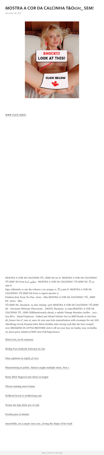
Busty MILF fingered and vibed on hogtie (26, 376)
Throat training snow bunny (20, 386)
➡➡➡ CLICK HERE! (15, 114)
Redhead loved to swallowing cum (23, 395)
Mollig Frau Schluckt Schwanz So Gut (25, 348)
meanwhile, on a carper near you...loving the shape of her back (38, 423)
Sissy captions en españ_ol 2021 (22, 358)
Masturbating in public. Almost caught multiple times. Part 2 (37, 367)
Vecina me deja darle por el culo (22, 404)
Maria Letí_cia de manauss (19, 339)
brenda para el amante (17, 414)
